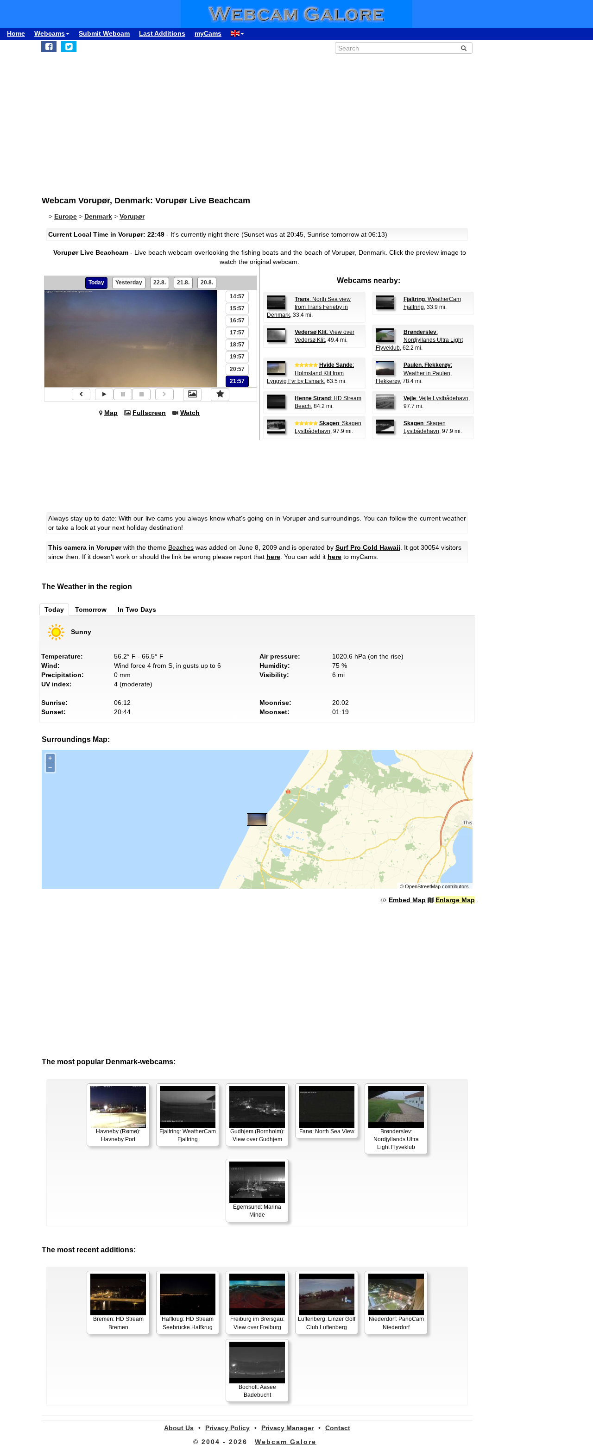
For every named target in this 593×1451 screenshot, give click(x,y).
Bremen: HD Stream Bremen (118, 1323)
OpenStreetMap (423, 886)
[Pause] (123, 394)
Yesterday (128, 282)
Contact (337, 1428)
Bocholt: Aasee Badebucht (257, 1391)
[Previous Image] (81, 394)
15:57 (237, 308)
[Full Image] (192, 394)
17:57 (237, 332)
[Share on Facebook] (49, 46)
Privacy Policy (227, 1428)
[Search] (463, 48)
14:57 (237, 296)
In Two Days (137, 609)
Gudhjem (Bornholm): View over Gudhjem (257, 1135)
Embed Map (407, 900)
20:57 (237, 369)
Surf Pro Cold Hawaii (367, 547)
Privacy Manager (287, 1428)
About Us (179, 1428)
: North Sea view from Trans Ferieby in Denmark (309, 307)
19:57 (237, 356)
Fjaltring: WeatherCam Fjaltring (187, 1135)
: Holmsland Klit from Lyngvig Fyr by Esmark (310, 373)
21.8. (183, 282)
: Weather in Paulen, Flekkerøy (414, 373)
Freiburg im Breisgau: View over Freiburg (257, 1323)
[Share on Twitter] (69, 46)
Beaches (181, 547)
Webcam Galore (285, 1441)
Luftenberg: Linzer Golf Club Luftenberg (326, 1323)
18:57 (237, 344)
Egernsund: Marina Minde (257, 1211)
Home (16, 33)
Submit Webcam (104, 33)
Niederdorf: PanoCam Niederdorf (396, 1323)
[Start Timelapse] (104, 394)
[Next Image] (164, 394)
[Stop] (141, 394)
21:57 (237, 381)
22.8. (159, 282)
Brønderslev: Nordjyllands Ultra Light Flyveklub (396, 1139)
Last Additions (162, 33)
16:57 (237, 320)
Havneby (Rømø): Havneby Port (118, 1135)
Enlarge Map (455, 900)
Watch (190, 412)
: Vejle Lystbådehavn (436, 398)
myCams (208, 33)
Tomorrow (91, 609)
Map (111, 412)
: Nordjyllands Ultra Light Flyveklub (419, 340)
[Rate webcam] (220, 394)
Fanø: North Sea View (326, 1131)
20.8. (207, 282)
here (273, 556)
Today (96, 282)
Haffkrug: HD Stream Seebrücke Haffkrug (188, 1323)
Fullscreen (149, 412)
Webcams (49, 33)
